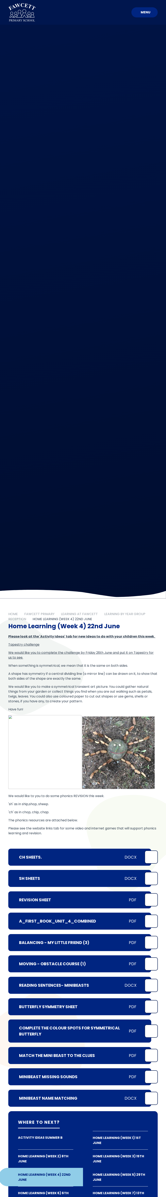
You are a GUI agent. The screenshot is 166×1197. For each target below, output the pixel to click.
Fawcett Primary (39, 614)
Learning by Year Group (124, 614)
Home (13, 614)
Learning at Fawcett (79, 614)
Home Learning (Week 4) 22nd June (62, 619)
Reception (17, 619)
